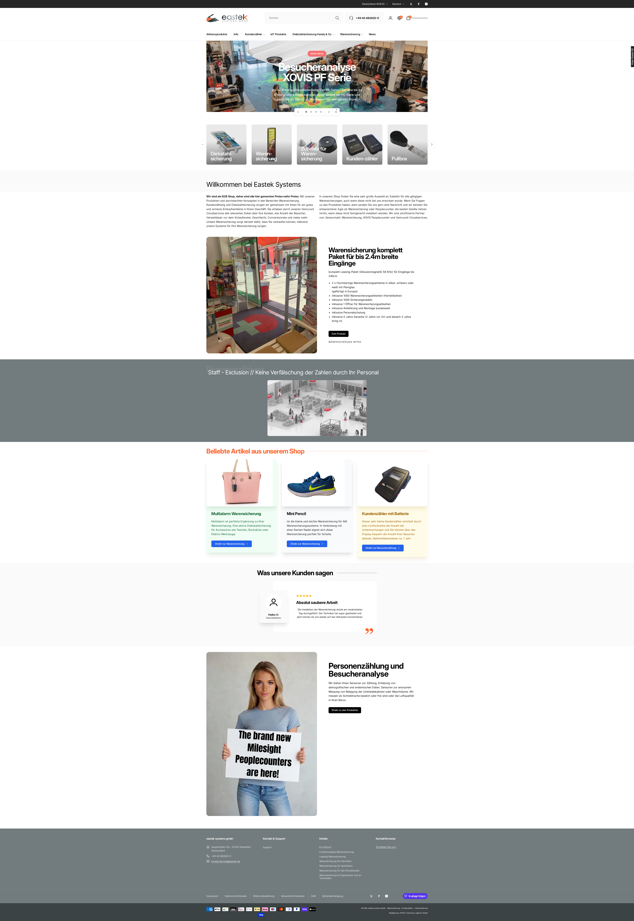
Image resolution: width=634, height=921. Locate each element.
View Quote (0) (632, 56)
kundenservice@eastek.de (225, 861)
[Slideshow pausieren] (336, 112)
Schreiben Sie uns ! (386, 847)
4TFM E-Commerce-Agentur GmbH (414, 913)
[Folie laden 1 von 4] (306, 111)
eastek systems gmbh (377, 908)
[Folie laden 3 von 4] (316, 111)
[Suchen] (337, 18)
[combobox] (304, 18)
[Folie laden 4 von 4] (320, 111)
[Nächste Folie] (328, 112)
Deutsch (396, 3)
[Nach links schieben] (202, 144)
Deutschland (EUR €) (373, 3)
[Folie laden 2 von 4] (311, 111)
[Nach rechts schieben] (431, 144)
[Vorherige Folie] (298, 112)
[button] (417, 18)
